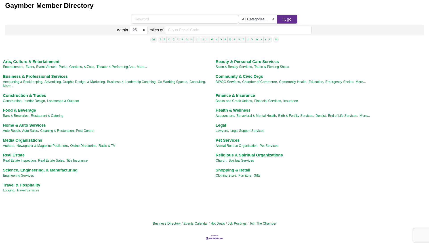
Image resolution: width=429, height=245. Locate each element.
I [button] (195, 39)
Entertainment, (13, 67)
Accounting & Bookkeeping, (23, 82)
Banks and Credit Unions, (234, 101)
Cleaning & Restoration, (57, 130)
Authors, (9, 145)
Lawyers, (222, 130)
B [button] (164, 39)
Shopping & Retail (233, 170)
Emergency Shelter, (339, 82)
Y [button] (265, 39)
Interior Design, (35, 101)
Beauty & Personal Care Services (247, 61)
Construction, (12, 101)
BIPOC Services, (228, 82)
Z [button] (270, 39)
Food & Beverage (19, 110)
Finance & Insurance (235, 95)
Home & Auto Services (24, 125)
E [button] (178, 39)
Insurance (290, 101)
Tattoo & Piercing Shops (271, 67)
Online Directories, (83, 145)
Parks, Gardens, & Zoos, (77, 67)
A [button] (160, 39)
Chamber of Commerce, (260, 82)
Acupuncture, (225, 115)
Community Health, (293, 82)
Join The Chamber (262, 223)
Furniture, (245, 175)
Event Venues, (46, 67)
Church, (221, 160)
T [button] (243, 39)
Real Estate (14, 155)
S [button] (239, 39)
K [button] (203, 39)
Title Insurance (77, 160)
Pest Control (85, 130)
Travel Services (28, 190)
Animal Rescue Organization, (237, 145)
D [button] (173, 39)
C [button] (169, 39)
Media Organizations (22, 140)
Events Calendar (195, 223)
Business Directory (167, 223)
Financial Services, (268, 101)
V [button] (252, 39)
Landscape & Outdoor (63, 101)
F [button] (182, 39)
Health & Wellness (233, 110)
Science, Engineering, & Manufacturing (40, 170)
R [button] (235, 39)
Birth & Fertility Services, (296, 115)
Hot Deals (217, 223)
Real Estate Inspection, (20, 160)
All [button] (276, 39)
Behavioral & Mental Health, (256, 115)
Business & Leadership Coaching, (131, 82)
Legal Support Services (247, 130)
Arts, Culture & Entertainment (31, 61)
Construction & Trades (24, 95)
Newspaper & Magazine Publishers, (43, 145)
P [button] (225, 39)
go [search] (289, 19)
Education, (316, 82)
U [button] (247, 39)
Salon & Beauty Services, (234, 67)
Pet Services (228, 140)
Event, (30, 67)
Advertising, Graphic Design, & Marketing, (75, 82)
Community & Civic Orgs (239, 76)
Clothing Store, (226, 175)
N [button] (216, 39)
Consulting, (197, 82)
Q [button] (230, 39)
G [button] (187, 39)
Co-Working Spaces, (173, 82)
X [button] (261, 39)
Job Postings (237, 223)
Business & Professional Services (35, 76)
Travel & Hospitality (21, 185)
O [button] (221, 39)
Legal (221, 125)
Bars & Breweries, (16, 115)
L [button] (207, 39)
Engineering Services (18, 175)
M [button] (212, 39)
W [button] (257, 39)
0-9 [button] (153, 39)
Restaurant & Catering (47, 115)
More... (142, 67)
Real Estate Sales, (51, 160)
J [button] (199, 39)
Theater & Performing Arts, (116, 67)
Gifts (257, 175)
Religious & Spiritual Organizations (249, 155)
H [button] (191, 39)
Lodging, (9, 190)
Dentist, (321, 115)
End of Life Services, (343, 115)
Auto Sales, (30, 130)
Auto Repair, (12, 130)
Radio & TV (107, 145)
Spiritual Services (241, 160)
